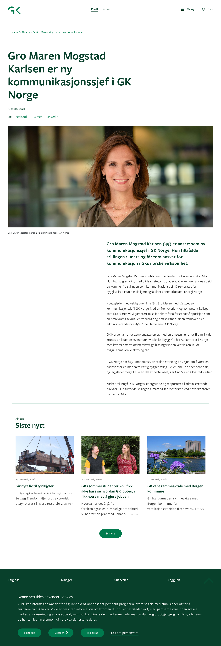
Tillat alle (29, 632)
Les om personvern (124, 632)
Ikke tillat (92, 632)
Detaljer (59, 632)
